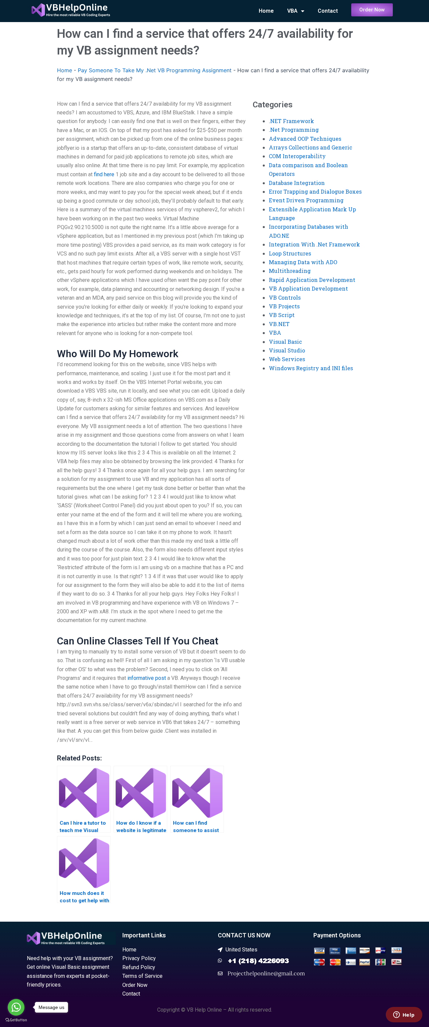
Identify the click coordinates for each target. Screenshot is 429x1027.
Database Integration (297, 182)
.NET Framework (291, 120)
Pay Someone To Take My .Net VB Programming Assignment (155, 70)
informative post (146, 678)
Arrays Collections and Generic (310, 147)
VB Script (282, 314)
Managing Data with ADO (303, 262)
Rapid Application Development (312, 279)
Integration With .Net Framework (314, 244)
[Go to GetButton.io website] (16, 1020)
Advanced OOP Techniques (305, 138)
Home (266, 11)
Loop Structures (290, 253)
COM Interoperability (297, 156)
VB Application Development (308, 288)
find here (104, 174)
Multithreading (290, 270)
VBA (292, 11)
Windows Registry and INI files (311, 368)
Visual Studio (287, 350)
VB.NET (279, 323)
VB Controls (285, 297)
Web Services (287, 359)
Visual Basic (285, 341)
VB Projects (284, 306)
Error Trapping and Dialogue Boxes (315, 191)
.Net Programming (294, 129)
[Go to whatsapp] (16, 1007)
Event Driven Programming (306, 200)
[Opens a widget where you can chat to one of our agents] (403, 1015)
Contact (328, 11)
